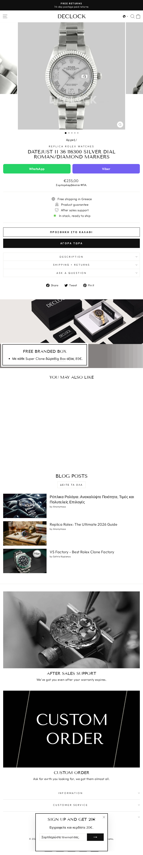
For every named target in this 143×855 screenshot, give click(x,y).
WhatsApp (37, 169)
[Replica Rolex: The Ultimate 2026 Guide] (25, 533)
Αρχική (70, 140)
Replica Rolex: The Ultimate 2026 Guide (83, 524)
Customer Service (70, 804)
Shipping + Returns (71, 264)
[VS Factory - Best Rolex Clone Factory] (25, 561)
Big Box (60, 358)
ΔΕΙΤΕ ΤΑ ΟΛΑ (71, 484)
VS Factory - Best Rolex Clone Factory (82, 552)
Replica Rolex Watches (71, 146)
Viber (106, 169)
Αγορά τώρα (71, 243)
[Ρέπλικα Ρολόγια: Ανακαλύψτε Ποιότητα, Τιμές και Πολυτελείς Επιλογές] (25, 506)
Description (71, 256)
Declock (71, 16)
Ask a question (71, 272)
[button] (125, 16)
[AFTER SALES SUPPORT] (71, 629)
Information (70, 793)
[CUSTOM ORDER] (71, 729)
